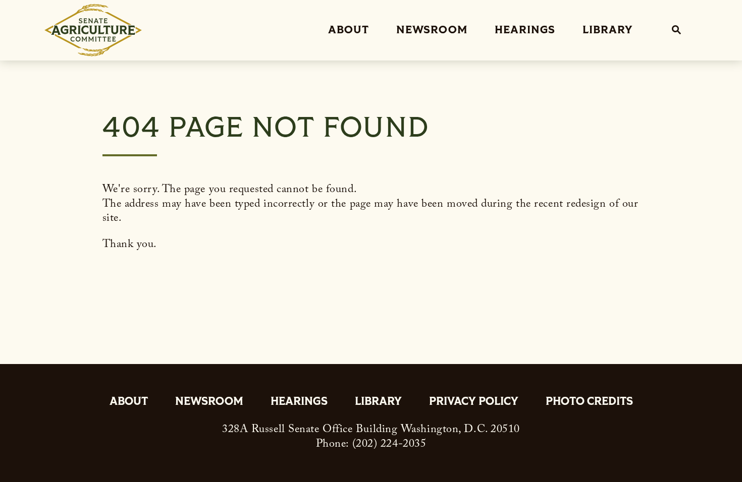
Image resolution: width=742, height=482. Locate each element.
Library (607, 30)
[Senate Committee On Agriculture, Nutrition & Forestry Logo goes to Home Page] (93, 30)
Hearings (525, 30)
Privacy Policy (473, 402)
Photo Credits (589, 402)
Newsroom (431, 30)
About (348, 30)
